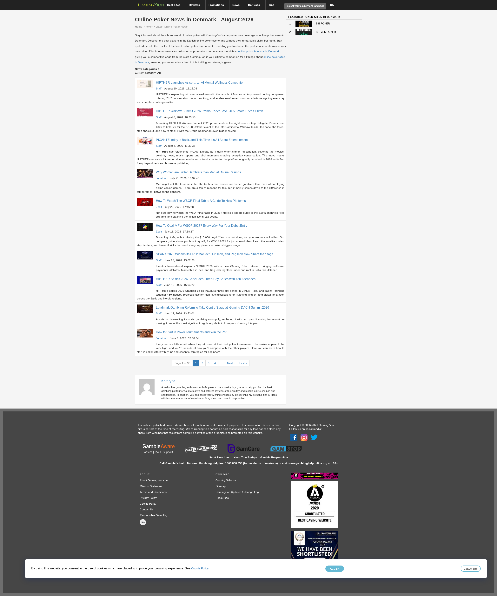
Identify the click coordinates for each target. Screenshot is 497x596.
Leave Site (471, 568)
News (236, 4)
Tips (271, 4)
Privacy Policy (148, 497)
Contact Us (146, 509)
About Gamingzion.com (154, 480)
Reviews (195, 4)
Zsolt (159, 206)
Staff (159, 88)
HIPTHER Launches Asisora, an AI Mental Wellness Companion (200, 82)
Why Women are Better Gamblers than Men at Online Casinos (198, 172)
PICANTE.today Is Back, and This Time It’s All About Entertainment (202, 139)
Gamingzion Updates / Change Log (237, 492)
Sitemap (220, 486)
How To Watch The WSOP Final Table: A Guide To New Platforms (201, 200)
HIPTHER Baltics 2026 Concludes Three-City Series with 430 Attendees (205, 279)
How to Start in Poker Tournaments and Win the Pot (191, 332)
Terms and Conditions (153, 492)
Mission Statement (151, 486)
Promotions (217, 4)
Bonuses (254, 4)
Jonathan (161, 178)
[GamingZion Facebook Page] (294, 437)
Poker (149, 26)
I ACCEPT (334, 568)
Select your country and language (305, 6)
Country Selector (225, 480)
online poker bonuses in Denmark (259, 51)
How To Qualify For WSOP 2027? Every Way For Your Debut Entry (201, 225)
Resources (222, 497)
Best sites (174, 4)
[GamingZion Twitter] (314, 437)
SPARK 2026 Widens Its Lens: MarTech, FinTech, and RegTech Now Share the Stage (214, 254)
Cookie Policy (148, 503)
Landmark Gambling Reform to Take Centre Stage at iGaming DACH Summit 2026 (212, 307)
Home (138, 26)
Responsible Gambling (154, 515)
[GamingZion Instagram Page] (304, 437)
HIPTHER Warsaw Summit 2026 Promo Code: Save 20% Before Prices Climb (209, 111)
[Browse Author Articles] (148, 386)
